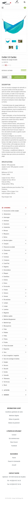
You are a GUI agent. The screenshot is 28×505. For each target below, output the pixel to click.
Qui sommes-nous (14, 438)
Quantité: (4, 77)
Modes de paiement (14, 423)
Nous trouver (14, 442)
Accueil (14, 465)
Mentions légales (14, 415)
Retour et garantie (14, 419)
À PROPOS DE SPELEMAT (14, 431)
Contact (14, 435)
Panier (14, 458)
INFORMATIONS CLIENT (14, 408)
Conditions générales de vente (14, 412)
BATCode (17, 2)
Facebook (14, 446)
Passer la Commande (14, 461)
